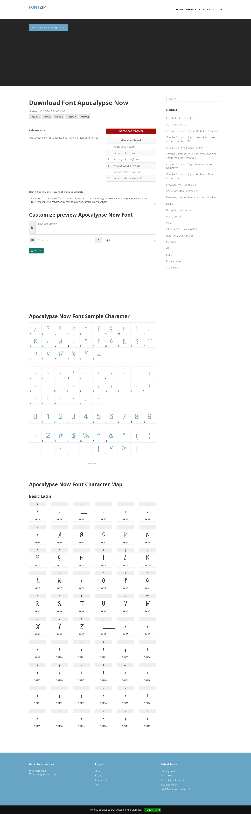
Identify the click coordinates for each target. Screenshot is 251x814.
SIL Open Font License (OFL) (181, 229)
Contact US (206, 9)
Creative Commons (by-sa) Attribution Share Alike (193, 131)
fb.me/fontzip (38, 770)
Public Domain (174, 216)
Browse (191, 9)
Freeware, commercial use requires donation (191, 197)
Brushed (71, 116)
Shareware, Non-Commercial (182, 191)
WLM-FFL (171, 222)
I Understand (152, 809)
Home (179, 9)
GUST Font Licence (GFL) (179, 235)
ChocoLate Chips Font (173, 780)
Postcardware (174, 261)
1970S (47, 116)
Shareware (172, 267)
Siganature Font (169, 784)
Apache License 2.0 (176, 124)
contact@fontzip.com (44, 774)
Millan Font (167, 775)
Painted (84, 116)
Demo (169, 203)
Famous (35, 116)
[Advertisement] (125, 62)
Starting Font (168, 771)
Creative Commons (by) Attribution (185, 147)
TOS (219, 9)
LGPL (169, 254)
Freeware (171, 242)
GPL (168, 248)
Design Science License (179, 210)
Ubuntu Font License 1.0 (179, 118)
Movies (59, 116)
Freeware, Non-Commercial (181, 184)
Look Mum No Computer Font (177, 789)
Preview (37, 250)
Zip (37, 7)
